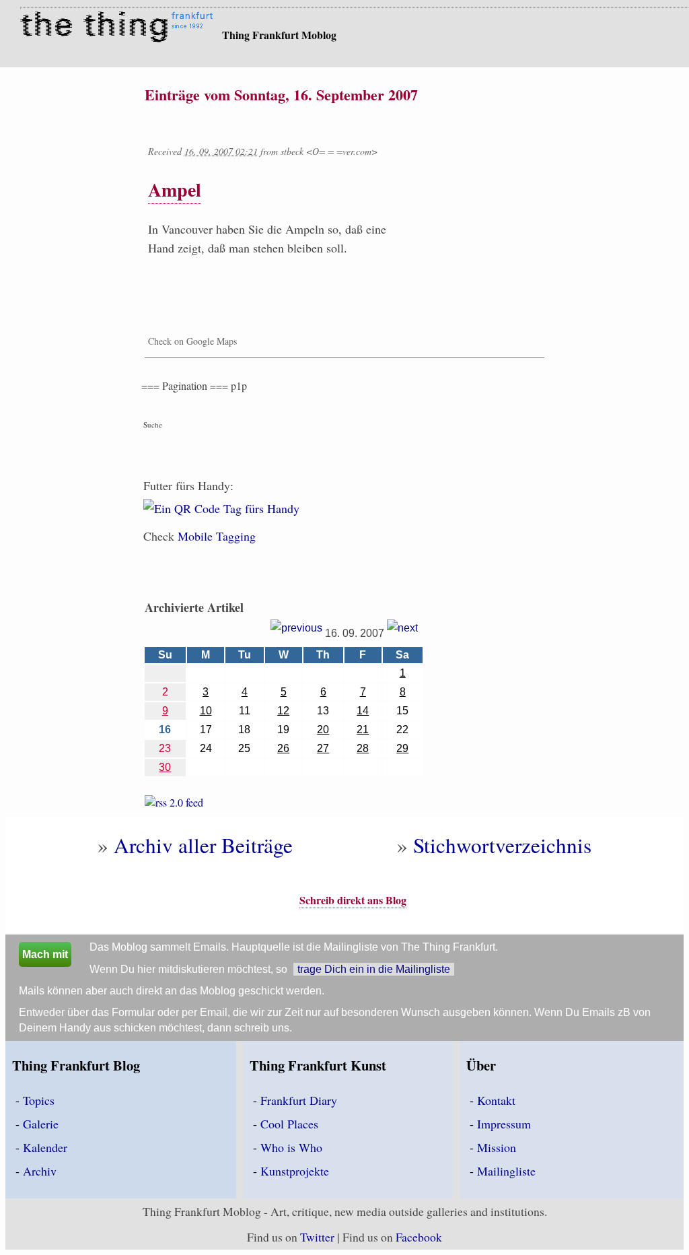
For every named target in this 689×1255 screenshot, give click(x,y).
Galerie (41, 1124)
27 (323, 748)
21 (363, 729)
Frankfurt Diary (298, 1100)
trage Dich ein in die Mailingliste (373, 969)
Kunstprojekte (294, 1171)
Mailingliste (506, 1171)
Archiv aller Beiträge (203, 845)
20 (323, 729)
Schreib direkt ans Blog (352, 900)
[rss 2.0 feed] (174, 805)
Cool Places (289, 1124)
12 (283, 710)
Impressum (504, 1124)
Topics (39, 1100)
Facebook (419, 1237)
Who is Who (291, 1147)
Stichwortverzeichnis (502, 845)
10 (206, 710)
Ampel (174, 189)
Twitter (317, 1237)
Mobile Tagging (217, 536)
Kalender (45, 1147)
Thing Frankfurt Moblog (279, 34)
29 (402, 748)
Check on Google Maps (192, 341)
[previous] (296, 632)
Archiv (40, 1171)
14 (363, 710)
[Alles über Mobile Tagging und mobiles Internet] (221, 516)
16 (165, 729)
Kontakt (496, 1100)
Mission (496, 1147)
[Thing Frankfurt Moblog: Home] (119, 28)
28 (363, 748)
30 (165, 767)
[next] (402, 632)
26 (283, 748)
